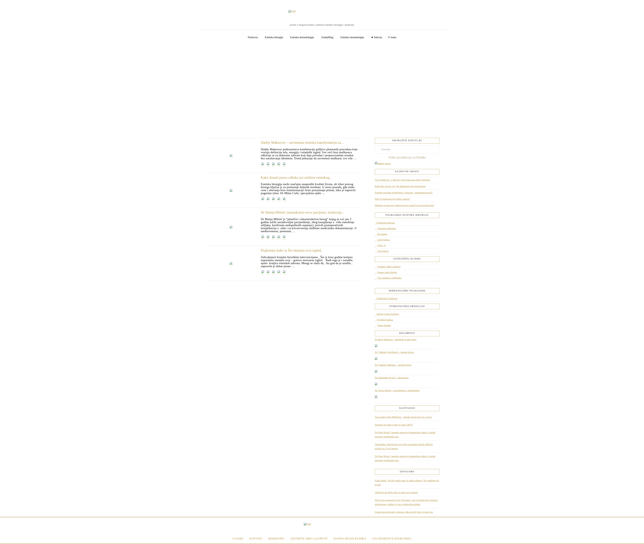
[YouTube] (13, 4)
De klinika (382, 234)
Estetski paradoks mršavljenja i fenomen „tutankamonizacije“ (404, 192)
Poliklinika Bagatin (386, 223)
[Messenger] (269, 165)
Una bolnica (383, 251)
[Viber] (285, 165)
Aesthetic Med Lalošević (389, 266)
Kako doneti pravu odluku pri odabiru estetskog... (296, 178)
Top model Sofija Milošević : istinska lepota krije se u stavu (403, 417)
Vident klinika (384, 325)
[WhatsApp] (279, 165)
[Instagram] (18, 4)
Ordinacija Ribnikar (386, 228)
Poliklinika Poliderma (387, 298)
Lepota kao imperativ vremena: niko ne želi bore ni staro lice (404, 512)
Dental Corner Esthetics (388, 314)
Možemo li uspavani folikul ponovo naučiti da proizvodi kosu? (404, 205)
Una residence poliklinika (389, 278)
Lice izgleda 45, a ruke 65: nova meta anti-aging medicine (402, 180)
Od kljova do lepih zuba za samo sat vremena (396, 492)
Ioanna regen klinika (387, 272)
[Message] (274, 165)
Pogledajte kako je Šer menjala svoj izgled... (292, 250)
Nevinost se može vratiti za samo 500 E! (394, 425)
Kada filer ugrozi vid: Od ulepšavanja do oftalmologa (400, 186)
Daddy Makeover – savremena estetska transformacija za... (302, 143)
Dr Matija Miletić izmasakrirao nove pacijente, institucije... (302, 212)
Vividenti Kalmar (385, 320)
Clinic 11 (381, 245)
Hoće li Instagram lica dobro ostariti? (392, 199)
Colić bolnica (383, 240)
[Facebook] (8, 4)
